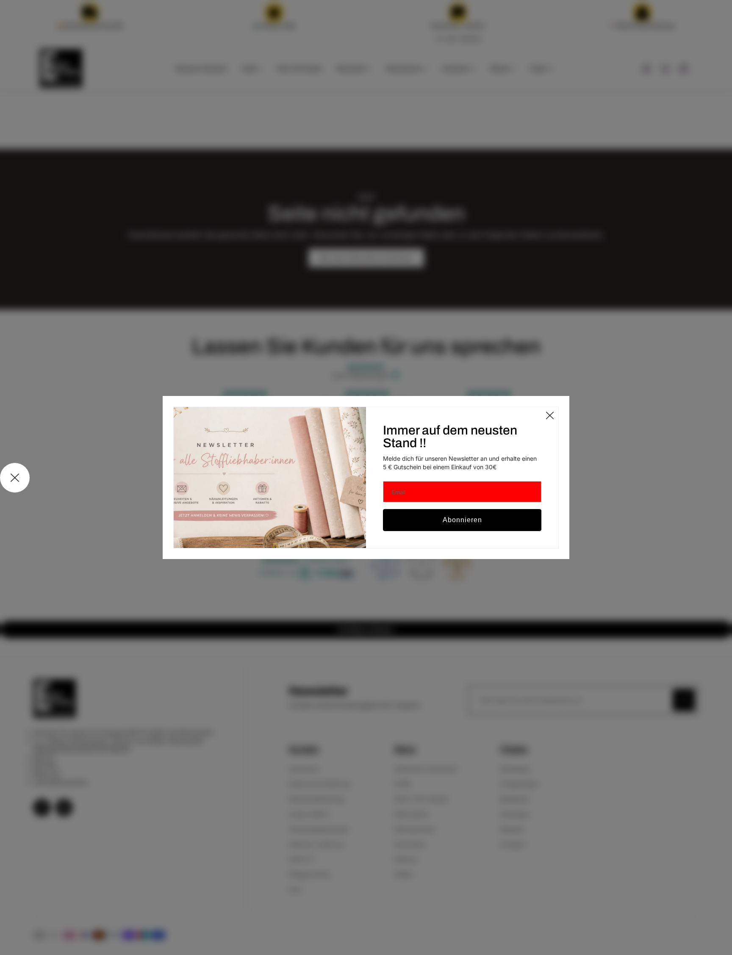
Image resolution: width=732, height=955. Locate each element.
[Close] (549, 415)
